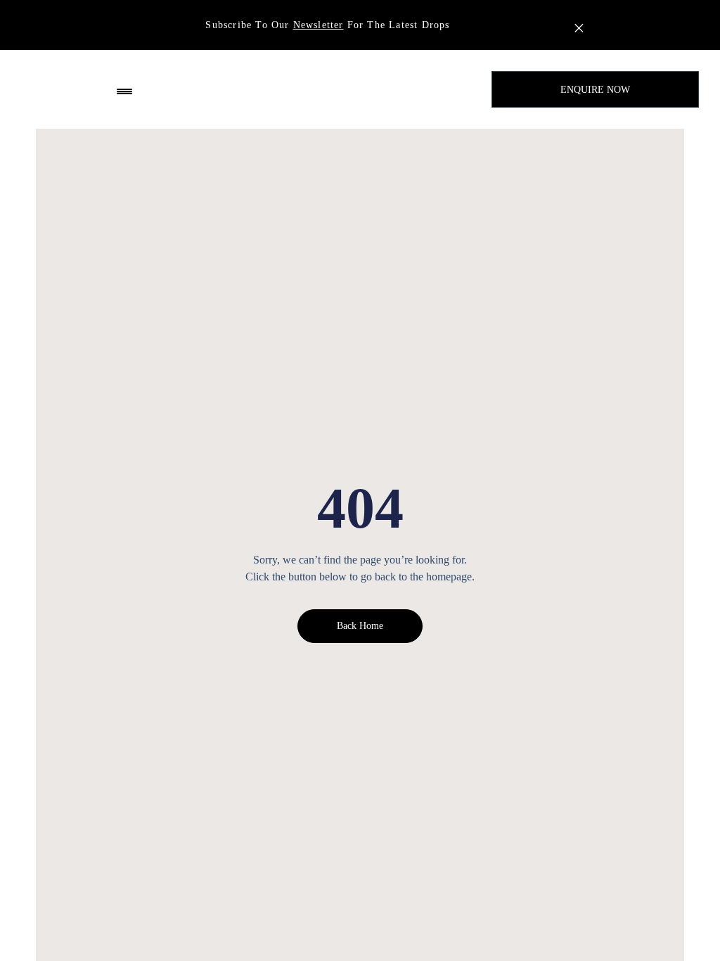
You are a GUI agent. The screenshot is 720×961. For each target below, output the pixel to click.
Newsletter (318, 25)
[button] (124, 89)
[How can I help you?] (584, 897)
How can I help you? (651, 896)
